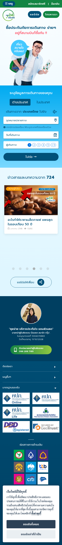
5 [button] (41, 267)
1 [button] (14, 267)
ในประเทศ (43, 102)
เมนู (10, 4)
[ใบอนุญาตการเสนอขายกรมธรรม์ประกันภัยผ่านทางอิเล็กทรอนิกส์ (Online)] (16, 398)
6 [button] (48, 267)
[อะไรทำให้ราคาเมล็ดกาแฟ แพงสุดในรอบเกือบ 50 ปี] (31, 200)
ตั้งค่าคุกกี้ (36, 513)
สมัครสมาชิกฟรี (36, 4)
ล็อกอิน (55, 4)
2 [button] (20, 267)
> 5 (53, 145)
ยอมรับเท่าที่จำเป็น (31, 534)
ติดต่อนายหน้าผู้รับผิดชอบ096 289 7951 (31, 350)
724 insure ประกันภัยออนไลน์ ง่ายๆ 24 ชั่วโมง (9, 15)
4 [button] (34, 267)
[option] (31, 211)
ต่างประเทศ (20, 102)
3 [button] (27, 267)
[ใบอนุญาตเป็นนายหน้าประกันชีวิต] (16, 412)
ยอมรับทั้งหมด (31, 524)
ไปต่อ (29, 156)
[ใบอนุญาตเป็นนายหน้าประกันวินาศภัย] (46, 398)
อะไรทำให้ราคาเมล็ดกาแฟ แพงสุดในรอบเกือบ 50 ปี (30, 221)
